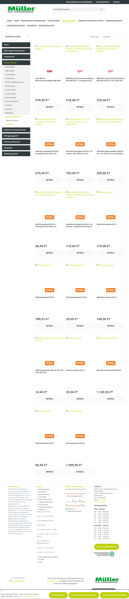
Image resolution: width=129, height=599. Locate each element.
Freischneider (10, 90)
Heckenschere (10, 94)
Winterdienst (10, 86)
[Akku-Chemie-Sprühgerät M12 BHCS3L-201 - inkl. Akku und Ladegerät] (111, 55)
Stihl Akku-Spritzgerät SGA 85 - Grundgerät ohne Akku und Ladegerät (47, 153)
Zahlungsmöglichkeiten (75, 496)
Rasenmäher (10, 67)
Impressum (42, 509)
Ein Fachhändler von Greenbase (79, 2)
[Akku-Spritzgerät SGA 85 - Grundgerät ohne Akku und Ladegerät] (49, 128)
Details (49, 107)
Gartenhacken (10, 97)
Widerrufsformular (44, 499)
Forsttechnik (9, 57)
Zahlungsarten (102, 2)
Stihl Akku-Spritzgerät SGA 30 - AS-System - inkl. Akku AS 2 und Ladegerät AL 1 (79, 153)
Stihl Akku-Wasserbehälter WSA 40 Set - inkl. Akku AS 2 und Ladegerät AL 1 (110, 153)
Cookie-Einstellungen (45, 502)
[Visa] (83, 505)
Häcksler (8, 105)
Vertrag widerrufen (107, 547)
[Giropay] (82, 501)
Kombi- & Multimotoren (14, 82)
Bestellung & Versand (74, 486)
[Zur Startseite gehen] (21, 9)
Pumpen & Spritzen (13, 116)
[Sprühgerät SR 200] (49, 274)
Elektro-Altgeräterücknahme (48, 557)
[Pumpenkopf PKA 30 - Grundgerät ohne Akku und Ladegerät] (49, 201)
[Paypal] (75, 501)
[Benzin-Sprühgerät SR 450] (111, 347)
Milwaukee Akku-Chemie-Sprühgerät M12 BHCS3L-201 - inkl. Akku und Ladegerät (110, 80)
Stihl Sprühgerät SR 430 (75, 443)
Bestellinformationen (74, 511)
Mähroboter (10, 71)
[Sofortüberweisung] (73, 505)
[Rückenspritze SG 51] (111, 274)
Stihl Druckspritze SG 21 (75, 370)
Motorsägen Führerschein (14, 51)
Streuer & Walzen (12, 101)
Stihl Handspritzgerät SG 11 (76, 297)
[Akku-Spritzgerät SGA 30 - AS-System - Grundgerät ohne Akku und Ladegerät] (80, 201)
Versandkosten (53, 581)
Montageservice (43, 494)
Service (39, 486)
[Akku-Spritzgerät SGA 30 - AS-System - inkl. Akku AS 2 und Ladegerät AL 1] (80, 128)
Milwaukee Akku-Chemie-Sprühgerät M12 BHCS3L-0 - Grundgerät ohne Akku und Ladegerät (80, 80)
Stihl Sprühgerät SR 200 (44, 297)
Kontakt (116, 2)
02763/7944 (101, 497)
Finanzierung (43, 504)
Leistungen (42, 497)
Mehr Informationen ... (28, 596)
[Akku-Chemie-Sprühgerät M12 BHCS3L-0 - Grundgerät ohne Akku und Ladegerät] (80, 55)
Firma (6, 45)
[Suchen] (101, 9)
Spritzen (9, 124)
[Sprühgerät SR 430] (80, 420)
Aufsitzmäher (10, 74)
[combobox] (75, 9)
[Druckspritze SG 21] (80, 347)
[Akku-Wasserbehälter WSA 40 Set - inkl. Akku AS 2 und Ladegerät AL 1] (111, 128)
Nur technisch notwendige (84, 595)
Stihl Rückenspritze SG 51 (107, 297)
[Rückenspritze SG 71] (111, 201)
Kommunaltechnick (12, 142)
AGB (40, 562)
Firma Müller (13, 486)
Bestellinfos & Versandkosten (77, 494)
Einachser (9, 109)
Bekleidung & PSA (11, 154)
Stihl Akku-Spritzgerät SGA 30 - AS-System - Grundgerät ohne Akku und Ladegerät (80, 225)
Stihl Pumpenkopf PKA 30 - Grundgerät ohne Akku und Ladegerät (45, 225)
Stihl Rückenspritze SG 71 (107, 224)
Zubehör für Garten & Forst (15, 130)
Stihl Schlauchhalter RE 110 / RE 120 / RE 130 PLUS (49, 371)
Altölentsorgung (44, 489)
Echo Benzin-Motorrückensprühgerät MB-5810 (48, 79)
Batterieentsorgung (45, 507)
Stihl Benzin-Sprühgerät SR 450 (109, 370)
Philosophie (42, 492)
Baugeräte (8, 148)
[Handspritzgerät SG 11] (80, 274)
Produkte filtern (13, 37)
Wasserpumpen (12, 120)
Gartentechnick (10, 63)
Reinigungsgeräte (11, 136)
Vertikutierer (10, 78)
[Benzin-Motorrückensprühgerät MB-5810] (49, 55)
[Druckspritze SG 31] (49, 420)
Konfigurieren (58, 595)
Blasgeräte (9, 113)
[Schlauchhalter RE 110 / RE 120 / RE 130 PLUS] (49, 347)
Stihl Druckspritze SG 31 (44, 443)
